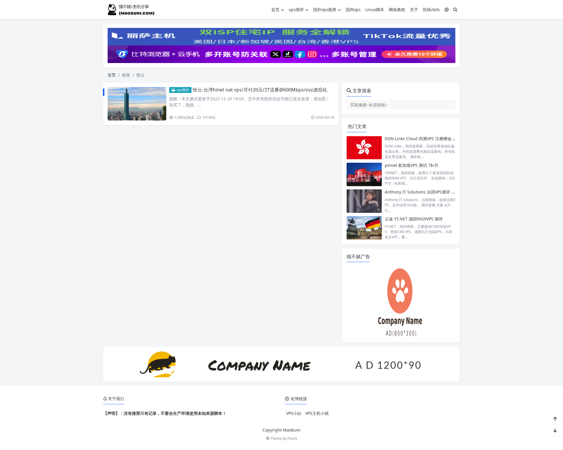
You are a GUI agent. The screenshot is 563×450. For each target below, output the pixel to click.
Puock (292, 438)
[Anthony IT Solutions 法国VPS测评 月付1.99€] (364, 201)
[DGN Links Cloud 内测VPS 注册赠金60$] (364, 147)
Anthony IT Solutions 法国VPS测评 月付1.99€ (427, 192)
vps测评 (296, 9)
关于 (414, 9)
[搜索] (455, 9)
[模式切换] (446, 9)
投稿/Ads (431, 9)
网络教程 (397, 9)
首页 (275, 9)
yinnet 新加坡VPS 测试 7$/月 (411, 165)
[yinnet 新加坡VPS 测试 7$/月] (364, 174)
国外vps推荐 (324, 9)
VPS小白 (294, 413)
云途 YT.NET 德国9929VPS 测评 (414, 219)
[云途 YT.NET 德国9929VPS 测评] (364, 228)
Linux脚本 (374, 9)
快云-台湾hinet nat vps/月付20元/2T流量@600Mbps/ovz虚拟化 (260, 89)
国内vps (353, 9)
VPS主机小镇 (317, 413)
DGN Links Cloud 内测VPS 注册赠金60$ (422, 138)
